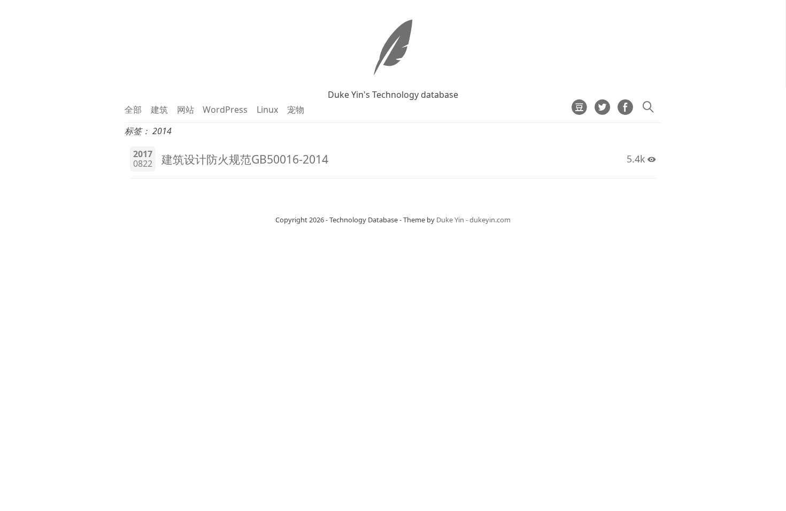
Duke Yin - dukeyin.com (473, 219)
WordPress (225, 109)
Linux (267, 109)
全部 (133, 109)
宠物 (295, 109)
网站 (185, 109)
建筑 (159, 109)
